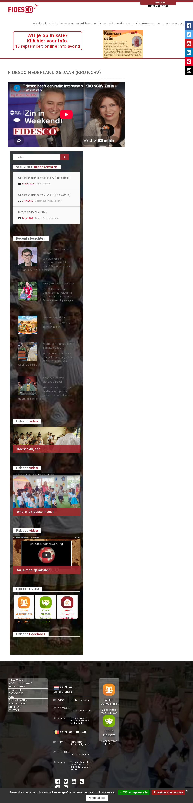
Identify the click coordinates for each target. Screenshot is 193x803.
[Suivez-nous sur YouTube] (189, 43)
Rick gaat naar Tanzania (58, 283)
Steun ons (164, 24)
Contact (178, 24)
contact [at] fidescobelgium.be (80, 743)
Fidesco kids (117, 24)
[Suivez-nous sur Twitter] (189, 34)
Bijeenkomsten (145, 24)
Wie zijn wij (39, 24)
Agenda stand (17, 703)
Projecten (100, 24)
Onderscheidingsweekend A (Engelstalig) (44, 177)
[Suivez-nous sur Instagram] (189, 70)
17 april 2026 (28, 183)
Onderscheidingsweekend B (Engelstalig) (44, 195)
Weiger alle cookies (169, 792)
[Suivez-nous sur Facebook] (189, 25)
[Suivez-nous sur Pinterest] (189, 61)
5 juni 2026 (27, 200)
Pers (130, 24)
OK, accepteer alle (135, 792)
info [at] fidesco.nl (80, 699)
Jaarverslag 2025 (54, 317)
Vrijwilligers (84, 24)
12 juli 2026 (27, 218)
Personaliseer (97, 797)
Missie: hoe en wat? (62, 24)
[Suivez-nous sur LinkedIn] (189, 52)
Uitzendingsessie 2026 (32, 212)
